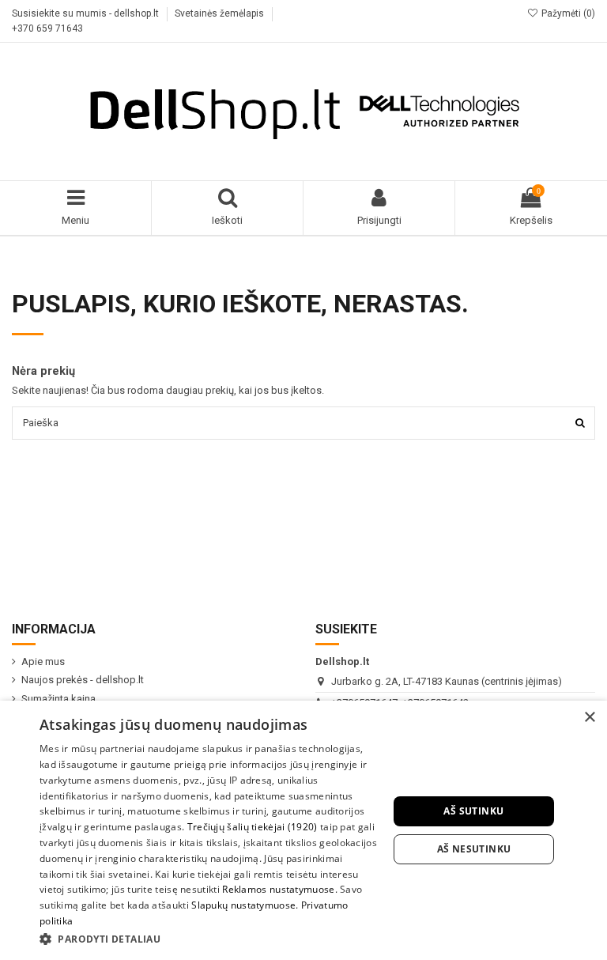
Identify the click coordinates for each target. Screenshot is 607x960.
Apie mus (43, 661)
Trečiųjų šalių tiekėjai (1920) (252, 826)
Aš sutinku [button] (473, 811)
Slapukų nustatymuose (243, 905)
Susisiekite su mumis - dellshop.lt (86, 13)
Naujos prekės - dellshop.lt (82, 680)
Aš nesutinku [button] (474, 849)
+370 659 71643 (47, 28)
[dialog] (303, 830)
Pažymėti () (567, 13)
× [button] (589, 718)
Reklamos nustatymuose (278, 889)
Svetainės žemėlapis (220, 13)
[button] (209, 938)
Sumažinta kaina (58, 699)
